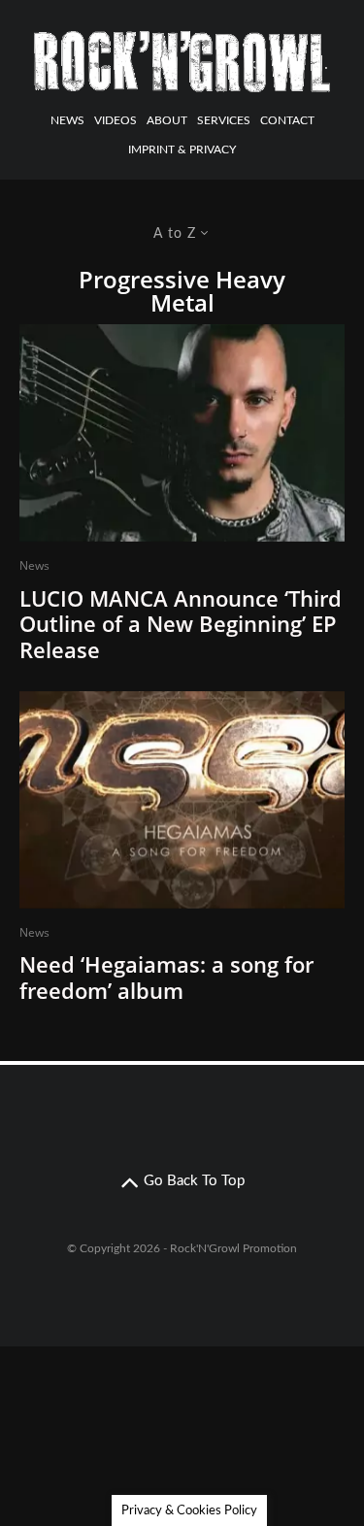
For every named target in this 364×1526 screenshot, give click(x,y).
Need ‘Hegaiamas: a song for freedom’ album (166, 977)
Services (223, 120)
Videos (115, 120)
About (167, 120)
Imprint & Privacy (182, 149)
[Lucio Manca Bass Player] (182, 433)
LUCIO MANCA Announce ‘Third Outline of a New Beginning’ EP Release (180, 623)
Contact (287, 120)
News (67, 120)
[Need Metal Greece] (182, 800)
